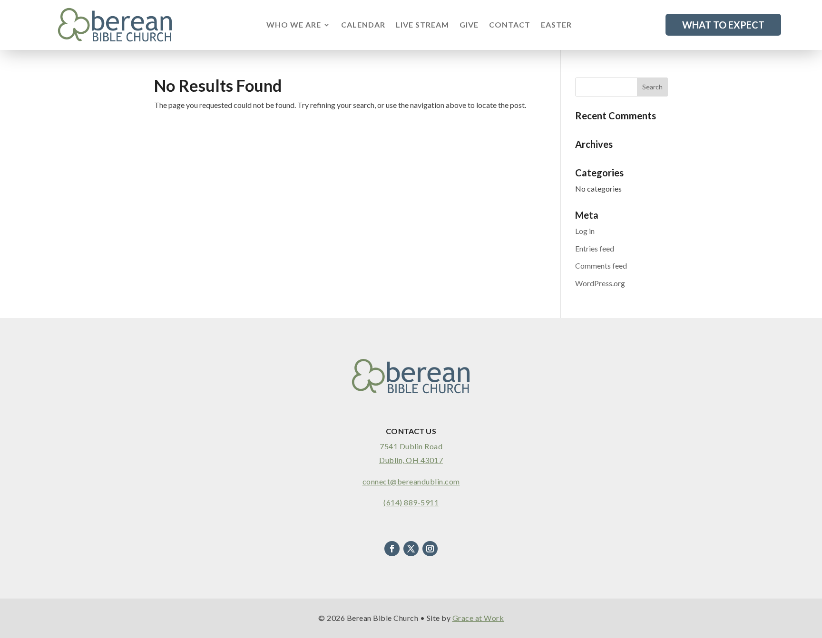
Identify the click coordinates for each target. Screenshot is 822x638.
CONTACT (509, 25)
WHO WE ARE (293, 25)
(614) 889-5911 (411, 502)
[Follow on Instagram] (430, 548)
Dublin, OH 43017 (411, 459)
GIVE (469, 25)
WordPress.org (600, 283)
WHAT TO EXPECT (723, 24)
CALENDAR (363, 25)
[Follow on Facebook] (392, 548)
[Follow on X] (411, 548)
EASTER (556, 25)
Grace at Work (478, 617)
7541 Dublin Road (411, 446)
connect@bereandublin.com (411, 481)
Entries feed (594, 248)
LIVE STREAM (422, 25)
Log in (585, 230)
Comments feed (601, 265)
